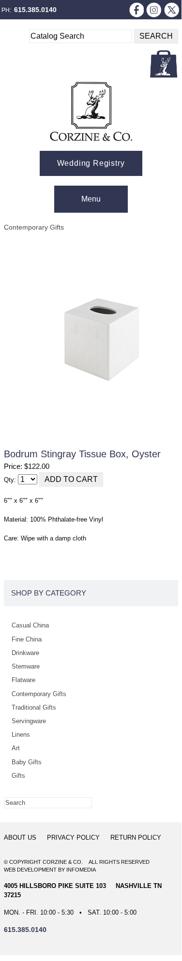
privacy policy (73, 837)
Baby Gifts (27, 762)
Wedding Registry (91, 163)
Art (16, 748)
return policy (135, 837)
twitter (172, 9)
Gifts (18, 775)
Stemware (26, 666)
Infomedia (81, 870)
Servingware (29, 721)
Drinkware (25, 652)
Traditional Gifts (34, 707)
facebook (136, 9)
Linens (21, 734)
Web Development (30, 870)
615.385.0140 (35, 10)
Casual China (30, 625)
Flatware (23, 680)
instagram (154, 9)
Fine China (27, 639)
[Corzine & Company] (91, 111)
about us (20, 837)
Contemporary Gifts (34, 227)
